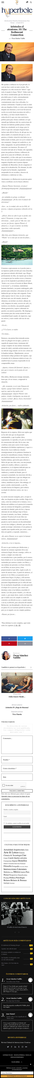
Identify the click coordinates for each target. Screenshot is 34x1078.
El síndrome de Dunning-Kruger (10, 945)
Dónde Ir (6, 863)
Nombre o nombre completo (11, 809)
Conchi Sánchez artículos (17, 858)
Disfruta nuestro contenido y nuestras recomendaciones (17, 1068)
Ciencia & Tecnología (12, 855)
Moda (12, 872)
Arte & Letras (8, 21)
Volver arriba (15, 1062)
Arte (26, 849)
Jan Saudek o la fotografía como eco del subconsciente (10, 959)
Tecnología (12, 883)
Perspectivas (13, 875)
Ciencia (21, 852)
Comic (6, 858)
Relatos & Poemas (19, 880)
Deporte (14, 861)
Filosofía (15, 21)
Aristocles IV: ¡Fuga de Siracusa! (17, 706)
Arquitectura (19, 849)
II (16, 625)
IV (19, 625)
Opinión (23, 872)
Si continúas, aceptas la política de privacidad (17, 823)
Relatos (7, 880)
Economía (11, 863)
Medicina (7, 872)
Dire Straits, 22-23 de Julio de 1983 (9, 964)
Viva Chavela (17, 713)
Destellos (22, 860)
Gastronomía (21, 866)
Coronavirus (8, 861)
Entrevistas (17, 863)
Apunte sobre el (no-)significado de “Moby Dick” (16, 1017)
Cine (24, 855)
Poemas (6, 878)
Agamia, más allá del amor (9, 949)
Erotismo (22, 863)
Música (16, 871)
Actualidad (8, 849)
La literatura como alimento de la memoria (17, 928)
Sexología (6, 883)
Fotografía (15, 866)
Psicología (20, 877)
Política (12, 877)
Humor (26, 866)
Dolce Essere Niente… (17, 697)
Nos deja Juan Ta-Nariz (13, 1001)
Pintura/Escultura (22, 875)
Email (5, 816)
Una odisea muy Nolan (12, 981)
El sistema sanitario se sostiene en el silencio (10, 953)
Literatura (22, 869)
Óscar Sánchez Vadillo (18, 38)
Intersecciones (22, 21)
